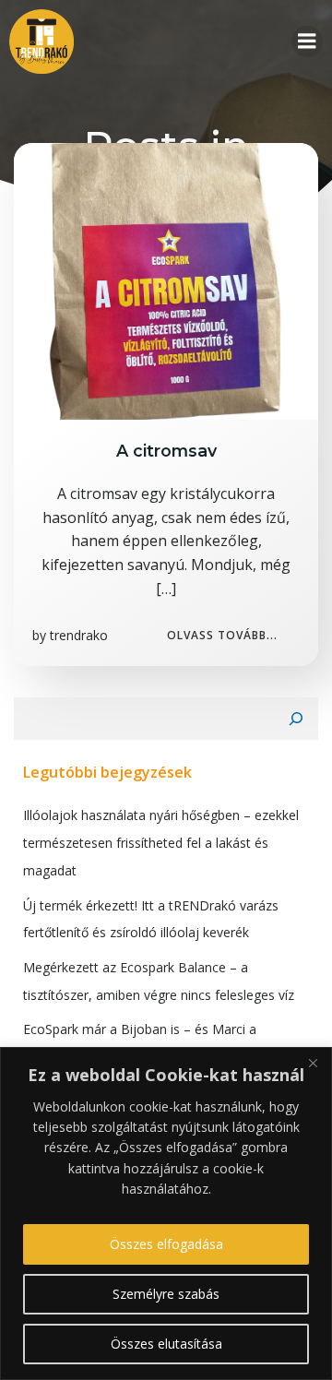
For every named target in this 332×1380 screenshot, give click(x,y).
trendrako (79, 635)
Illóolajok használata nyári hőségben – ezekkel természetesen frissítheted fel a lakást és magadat (161, 842)
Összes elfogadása (166, 1244)
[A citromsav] (166, 279)
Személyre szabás (166, 1294)
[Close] (313, 1063)
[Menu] (307, 41)
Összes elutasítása (166, 1343)
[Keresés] (296, 718)
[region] (166, 1213)
